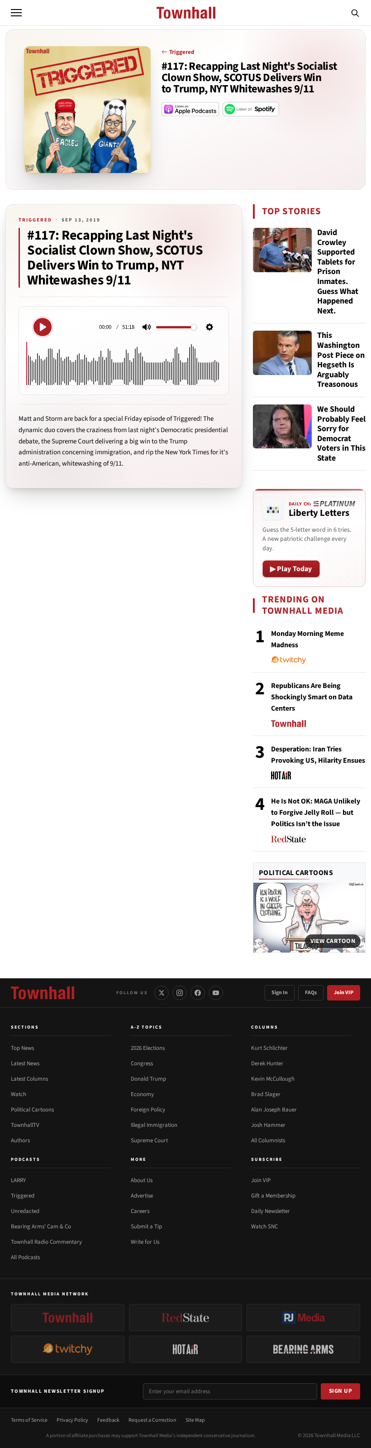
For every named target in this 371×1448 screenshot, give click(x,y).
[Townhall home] (42, 992)
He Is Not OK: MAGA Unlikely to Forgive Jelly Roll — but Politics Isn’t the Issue (315, 812)
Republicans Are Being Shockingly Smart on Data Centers (311, 697)
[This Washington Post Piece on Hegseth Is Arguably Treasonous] (282, 353)
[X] (161, 993)
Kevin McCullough (273, 1079)
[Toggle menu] (16, 13)
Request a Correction (152, 1420)
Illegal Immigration (154, 1125)
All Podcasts (25, 1257)
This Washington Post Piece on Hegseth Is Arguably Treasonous (341, 360)
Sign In (279, 992)
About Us (141, 1180)
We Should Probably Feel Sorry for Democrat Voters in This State (341, 433)
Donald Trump (148, 1079)
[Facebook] (197, 993)
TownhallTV (25, 1125)
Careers (140, 1211)
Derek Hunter (267, 1063)
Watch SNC (264, 1226)
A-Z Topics (146, 1027)
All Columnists (268, 1140)
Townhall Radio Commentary (46, 1242)
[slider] (176, 327)
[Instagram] (179, 993)
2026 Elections (148, 1048)
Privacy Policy (72, 1420)
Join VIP (343, 992)
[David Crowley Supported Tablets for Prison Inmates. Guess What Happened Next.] (282, 250)
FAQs (311, 992)
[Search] (355, 12)
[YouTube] (216, 993)
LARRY (18, 1180)
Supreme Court (149, 1140)
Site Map (195, 1420)
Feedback (108, 1420)
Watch (18, 1094)
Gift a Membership (273, 1196)
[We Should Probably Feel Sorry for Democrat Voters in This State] (282, 426)
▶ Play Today (291, 569)
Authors (20, 1140)
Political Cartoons (296, 873)
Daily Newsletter (270, 1211)
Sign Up (340, 1391)
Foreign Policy (148, 1110)
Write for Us (145, 1242)
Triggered (181, 52)
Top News (22, 1048)
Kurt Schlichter (269, 1048)
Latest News (25, 1063)
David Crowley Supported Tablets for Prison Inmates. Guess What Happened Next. (337, 272)
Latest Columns (29, 1079)
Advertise (142, 1196)
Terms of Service (29, 1420)
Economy (142, 1094)
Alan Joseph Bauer (274, 1110)
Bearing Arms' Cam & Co (41, 1226)
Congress (142, 1063)
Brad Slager (266, 1094)
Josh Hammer (268, 1125)
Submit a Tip (146, 1226)
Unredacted (25, 1211)
